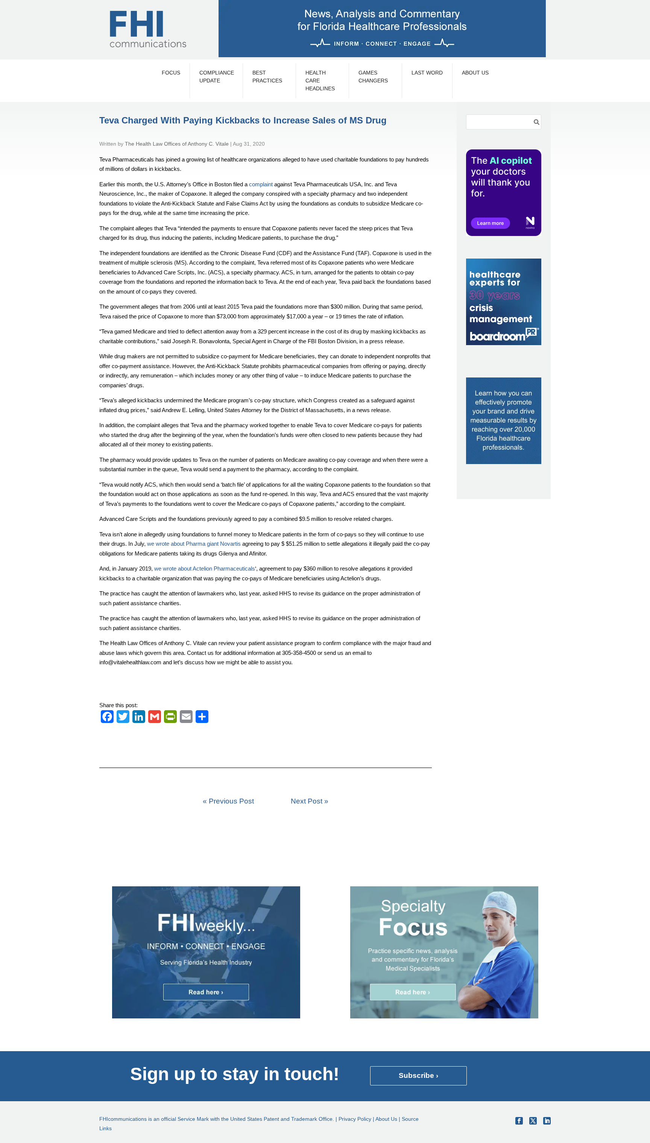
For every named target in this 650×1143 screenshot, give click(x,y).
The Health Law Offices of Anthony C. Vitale (177, 144)
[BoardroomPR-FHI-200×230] (503, 343)
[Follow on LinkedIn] (547, 1121)
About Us (475, 73)
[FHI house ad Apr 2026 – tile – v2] (503, 462)
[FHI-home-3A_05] (444, 1016)
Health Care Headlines (320, 80)
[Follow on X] (533, 1121)
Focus (171, 73)
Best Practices (267, 77)
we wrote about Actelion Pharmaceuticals (204, 568)
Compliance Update (216, 77)
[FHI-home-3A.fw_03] (206, 1016)
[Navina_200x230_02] (503, 234)
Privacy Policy (355, 1119)
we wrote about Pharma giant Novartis (194, 543)
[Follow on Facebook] (519, 1121)
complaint (261, 184)
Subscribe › (418, 1075)
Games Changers (373, 77)
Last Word (427, 73)
